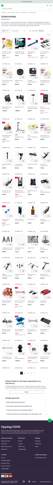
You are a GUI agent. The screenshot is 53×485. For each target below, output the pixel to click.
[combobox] (26, 8)
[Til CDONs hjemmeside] (2, 5)
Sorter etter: (35, 31)
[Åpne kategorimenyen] (50, 5)
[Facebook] (29, 481)
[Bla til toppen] (49, 420)
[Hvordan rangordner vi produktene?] (30, 31)
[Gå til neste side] (34, 373)
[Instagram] (24, 481)
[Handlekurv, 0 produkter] (47, 5)
